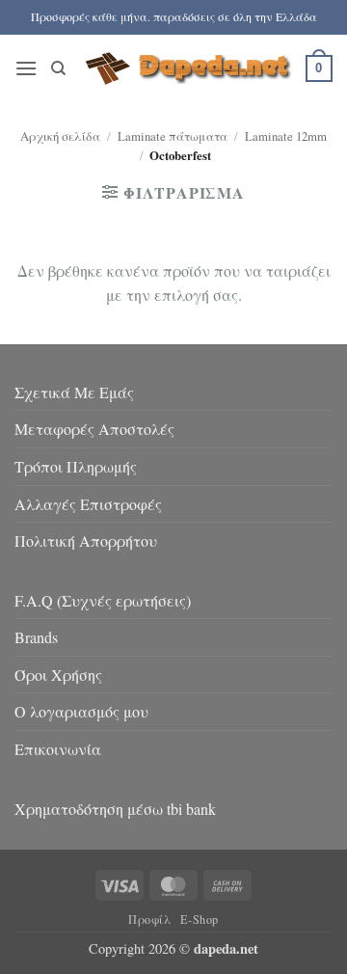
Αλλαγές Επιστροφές (88, 504)
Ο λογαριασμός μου (81, 711)
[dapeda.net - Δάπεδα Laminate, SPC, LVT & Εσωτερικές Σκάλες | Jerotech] (186, 68)
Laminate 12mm (286, 136)
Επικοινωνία (57, 749)
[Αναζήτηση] (58, 68)
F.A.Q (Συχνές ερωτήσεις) (102, 600)
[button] (26, 68)
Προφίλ (150, 919)
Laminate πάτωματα (172, 136)
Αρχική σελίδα (60, 136)
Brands (36, 637)
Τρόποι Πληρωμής (75, 466)
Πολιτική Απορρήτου (85, 540)
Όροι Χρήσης (58, 674)
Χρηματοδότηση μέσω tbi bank (115, 808)
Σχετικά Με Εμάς (74, 392)
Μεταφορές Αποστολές (94, 429)
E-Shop (199, 919)
